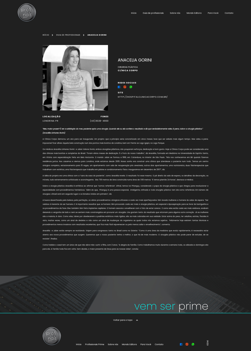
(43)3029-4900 (99, 120)
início (46, 35)
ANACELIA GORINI (97, 35)
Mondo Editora (194, 13)
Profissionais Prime (94, 344)
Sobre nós (175, 13)
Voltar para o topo (122, 320)
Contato (229, 13)
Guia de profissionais (153, 13)
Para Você (213, 13)
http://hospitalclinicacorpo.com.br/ (143, 96)
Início (133, 13)
